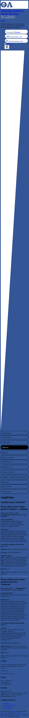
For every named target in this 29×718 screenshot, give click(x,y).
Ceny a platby (6, 442)
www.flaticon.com (18, 714)
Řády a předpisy (7, 486)
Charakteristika (6, 437)
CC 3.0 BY (5, 716)
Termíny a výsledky (8, 472)
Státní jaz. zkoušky (7, 457)
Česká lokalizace (8, 708)
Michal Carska (4, 713)
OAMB (3, 21)
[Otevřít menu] (6, 47)
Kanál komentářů (8, 706)
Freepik (9, 714)
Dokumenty (5, 482)
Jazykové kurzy (6, 433)
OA (22, 41)
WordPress (13, 711)
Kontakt (10, 32)
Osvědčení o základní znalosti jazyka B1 (14, 477)
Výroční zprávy (6, 491)
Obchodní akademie (14, 41)
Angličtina (5, 447)
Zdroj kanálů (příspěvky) (10, 705)
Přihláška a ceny (7, 467)
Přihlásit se (7, 703)
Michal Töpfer (17, 713)
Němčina (4, 452)
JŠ (21, 36)
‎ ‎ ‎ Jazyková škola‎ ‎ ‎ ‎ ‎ (13, 36)
